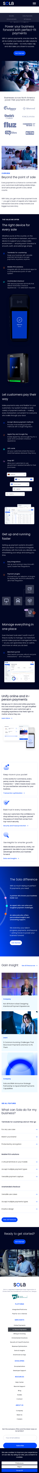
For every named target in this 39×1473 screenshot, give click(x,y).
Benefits (11, 16)
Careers (19, 1419)
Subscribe (20, 1446)
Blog (19, 1391)
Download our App (19, 1355)
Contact (19, 1399)
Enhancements (11, 19)
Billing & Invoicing (19, 1334)
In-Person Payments (20, 1330)
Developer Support (19, 1371)
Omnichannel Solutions (19, 1338)
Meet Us (19, 1415)
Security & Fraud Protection (19, 1342)
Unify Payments (27, 16)
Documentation (19, 1366)
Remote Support (19, 1386)
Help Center (19, 1382)
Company (19, 1411)
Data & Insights (19, 1350)
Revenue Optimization (19, 1346)
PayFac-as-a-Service (19, 1314)
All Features (27, 19)
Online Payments (19, 1325)
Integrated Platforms (19, 1309)
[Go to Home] (8, 3)
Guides (19, 1395)
